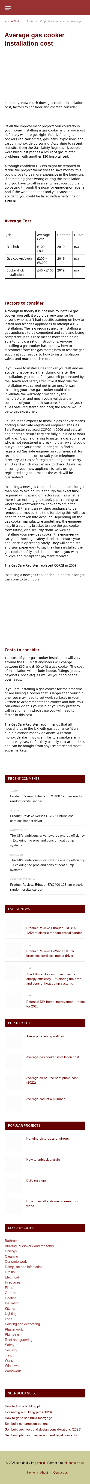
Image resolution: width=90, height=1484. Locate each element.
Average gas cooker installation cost (52, 1057)
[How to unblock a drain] (13, 1164)
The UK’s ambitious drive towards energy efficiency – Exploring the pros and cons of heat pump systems (47, 840)
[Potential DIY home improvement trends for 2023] (13, 1000)
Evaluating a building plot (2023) (28, 1412)
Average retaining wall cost (46, 1036)
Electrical (12, 1277)
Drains (10, 1272)
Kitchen (10, 1308)
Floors (9, 1288)
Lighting (10, 1314)
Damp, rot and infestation (23, 1267)
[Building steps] (13, 1185)
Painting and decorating (22, 1324)
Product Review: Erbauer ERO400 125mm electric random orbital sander (46, 798)
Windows (12, 1366)
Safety (10, 1345)
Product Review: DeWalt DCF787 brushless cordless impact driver (41, 818)
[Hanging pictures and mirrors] (13, 1143)
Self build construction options (26, 1423)
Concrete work (16, 1261)
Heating (10, 1298)
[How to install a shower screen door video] (13, 1205)
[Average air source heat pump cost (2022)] (13, 1082)
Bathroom (12, 1241)
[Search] (83, 8)
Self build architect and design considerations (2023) (43, 1429)
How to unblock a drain (43, 1159)
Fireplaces (13, 1282)
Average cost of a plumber (45, 1099)
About (44, 1472)
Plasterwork (14, 1329)
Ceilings (11, 1251)
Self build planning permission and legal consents (41, 1435)
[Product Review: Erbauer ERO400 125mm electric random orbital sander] (13, 926)
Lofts (8, 1319)
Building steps (36, 1180)
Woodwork (13, 1371)
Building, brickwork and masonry (29, 1246)
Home (31, 1472)
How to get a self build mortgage (28, 1418)
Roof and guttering (18, 1340)
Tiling (8, 1355)
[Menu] (8, 8)
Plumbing (12, 1334)
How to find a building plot (23, 1406)
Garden (10, 1293)
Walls (9, 1360)
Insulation (12, 1303)
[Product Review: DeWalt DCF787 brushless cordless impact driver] (13, 949)
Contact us (60, 1472)
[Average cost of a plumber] (13, 1103)
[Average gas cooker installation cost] (13, 1061)
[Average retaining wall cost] (13, 1040)
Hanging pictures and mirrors (47, 1138)
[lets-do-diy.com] (45, 8)
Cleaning (11, 1256)
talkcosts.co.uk (74, 1463)
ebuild (41, 1463)
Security (11, 1350)
